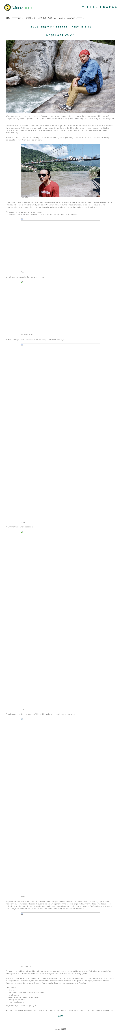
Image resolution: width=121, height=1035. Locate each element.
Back (60, 1016)
